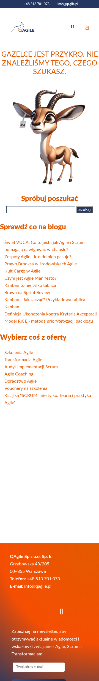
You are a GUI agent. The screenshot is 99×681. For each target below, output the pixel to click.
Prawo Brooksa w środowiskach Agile (40, 264)
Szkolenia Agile (18, 352)
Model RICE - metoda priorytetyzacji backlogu (48, 321)
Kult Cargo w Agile (22, 271)
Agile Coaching (18, 374)
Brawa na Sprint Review (27, 292)
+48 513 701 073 (37, 4)
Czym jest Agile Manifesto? (30, 278)
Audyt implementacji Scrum (31, 367)
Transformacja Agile (23, 360)
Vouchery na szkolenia (25, 388)
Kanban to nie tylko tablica (30, 285)
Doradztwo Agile (20, 381)
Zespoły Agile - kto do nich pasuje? (37, 257)
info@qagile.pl (37, 586)
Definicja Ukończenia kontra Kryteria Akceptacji (50, 314)
